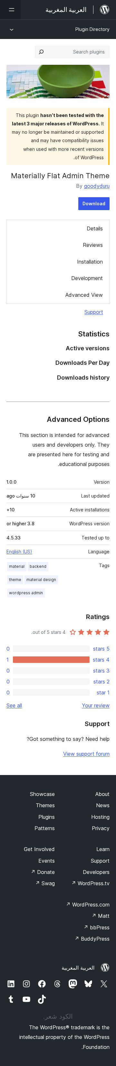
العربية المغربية (78, 967)
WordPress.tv (90, 883)
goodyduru (97, 186)
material (16, 566)
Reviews (93, 245)
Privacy (101, 828)
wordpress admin (26, 592)
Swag (45, 883)
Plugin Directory (92, 29)
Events (46, 861)
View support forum (86, 754)
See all (14, 705)
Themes (45, 805)
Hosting (100, 817)
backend (38, 566)
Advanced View (84, 295)
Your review (96, 705)
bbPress (96, 927)
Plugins (46, 817)
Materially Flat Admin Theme (60, 175)
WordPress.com (88, 904)
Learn (103, 849)
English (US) (19, 551)
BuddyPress (92, 938)
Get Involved (39, 849)
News (103, 805)
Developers (96, 872)
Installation (90, 261)
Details (95, 228)
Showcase (42, 794)
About (102, 794)
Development (87, 278)
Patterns (44, 828)
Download (93, 203)
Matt (101, 916)
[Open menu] (10, 9)
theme (15, 579)
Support (93, 312)
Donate (43, 872)
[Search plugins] (41, 51)
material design (41, 579)
